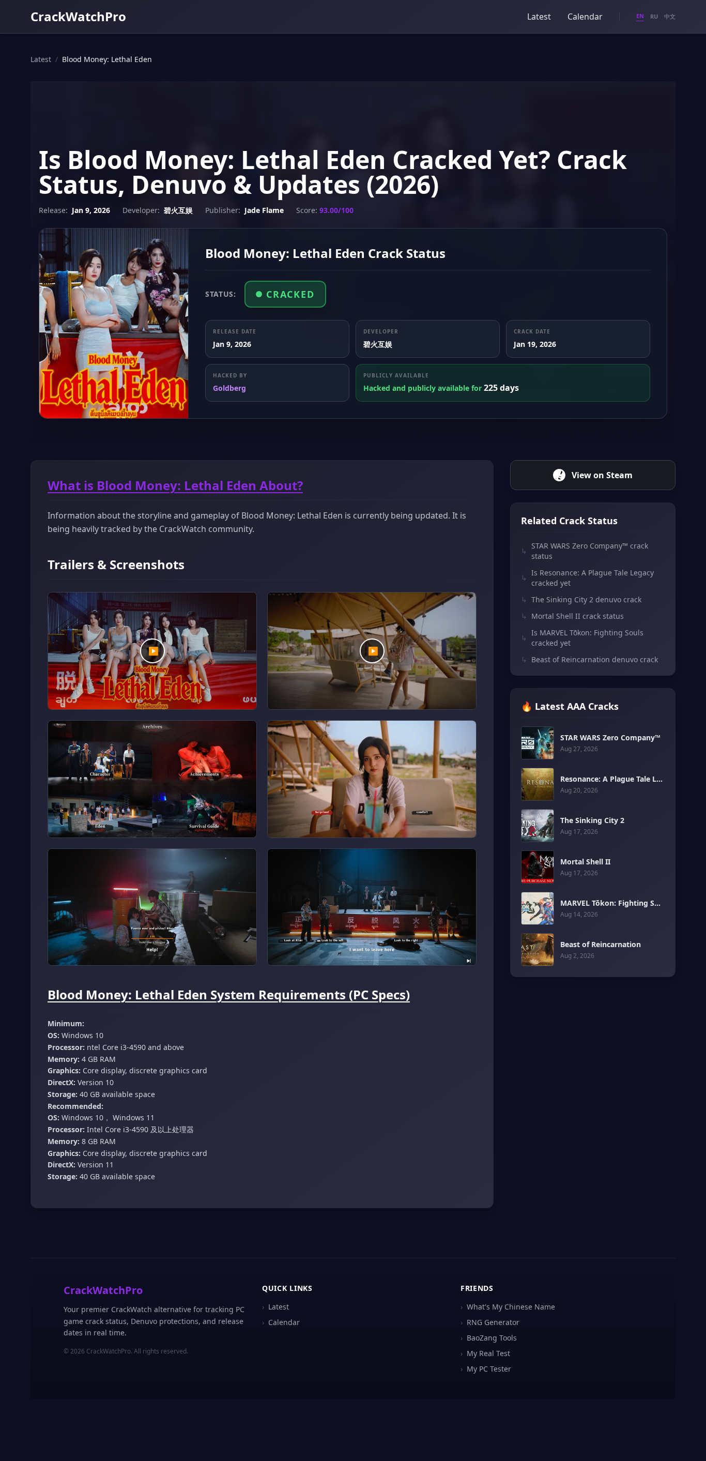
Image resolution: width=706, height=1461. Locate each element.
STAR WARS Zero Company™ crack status (584, 551)
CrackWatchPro (78, 16)
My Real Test (485, 1353)
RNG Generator (490, 1322)
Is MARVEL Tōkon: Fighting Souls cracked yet (582, 638)
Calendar (585, 16)
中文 (670, 16)
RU (654, 16)
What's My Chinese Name (508, 1307)
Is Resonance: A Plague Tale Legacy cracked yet (587, 578)
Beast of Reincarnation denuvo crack (589, 659)
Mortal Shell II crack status (572, 616)
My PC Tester (486, 1369)
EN (640, 16)
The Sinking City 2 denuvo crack (581, 599)
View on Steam (602, 475)
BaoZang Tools (489, 1338)
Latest (539, 16)
